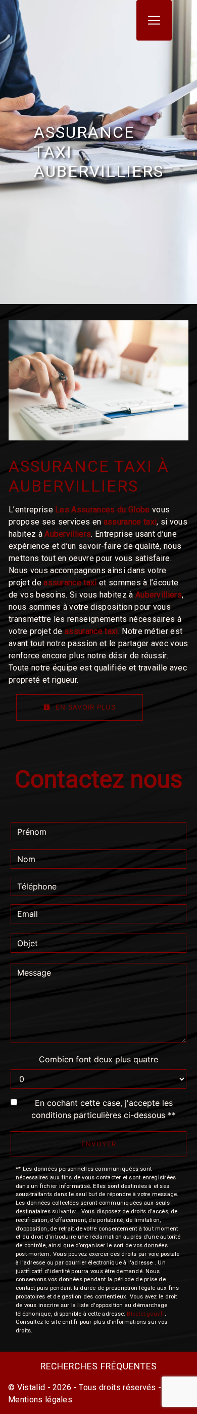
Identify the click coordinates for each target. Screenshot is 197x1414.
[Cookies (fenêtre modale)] (3, 1407)
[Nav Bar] (154, 20)
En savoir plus (84, 707)
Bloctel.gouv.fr (145, 1314)
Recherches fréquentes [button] (98, 1366)
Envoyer (98, 1144)
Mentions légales (40, 1399)
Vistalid (31, 1387)
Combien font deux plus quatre (98, 1059)
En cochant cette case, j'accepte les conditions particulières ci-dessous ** (103, 1109)
